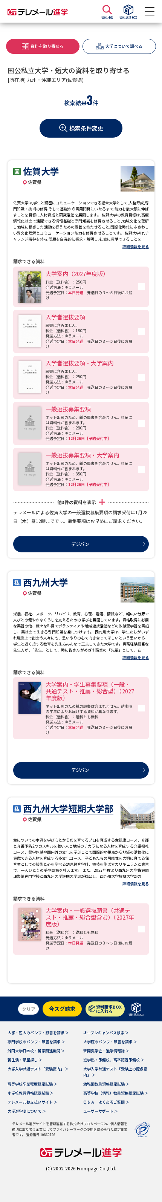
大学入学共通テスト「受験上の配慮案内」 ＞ (115, 1072)
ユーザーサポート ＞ (100, 1111)
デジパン (80, 544)
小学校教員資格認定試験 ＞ (30, 1093)
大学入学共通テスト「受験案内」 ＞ (38, 1069)
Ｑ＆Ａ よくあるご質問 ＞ (106, 1102)
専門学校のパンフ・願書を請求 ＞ (36, 1041)
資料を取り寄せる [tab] (47, 46)
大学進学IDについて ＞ (27, 1111)
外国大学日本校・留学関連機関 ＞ (36, 1050)
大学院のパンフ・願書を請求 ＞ (110, 1041)
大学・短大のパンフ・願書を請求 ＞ (38, 1032)
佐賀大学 (41, 171)
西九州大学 (45, 582)
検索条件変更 (86, 128)
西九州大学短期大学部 (68, 808)
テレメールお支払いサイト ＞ (32, 1102)
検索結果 (75, 103)
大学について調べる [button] (123, 46)
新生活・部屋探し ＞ (25, 1059)
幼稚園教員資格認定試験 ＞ (106, 1084)
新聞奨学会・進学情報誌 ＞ (106, 1050)
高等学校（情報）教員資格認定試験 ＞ (115, 1093)
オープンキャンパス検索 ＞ (106, 1032)
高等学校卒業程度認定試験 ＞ (32, 1084)
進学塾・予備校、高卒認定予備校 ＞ (113, 1059)
